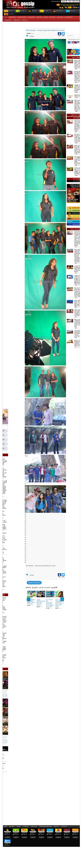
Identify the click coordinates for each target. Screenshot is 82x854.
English (64, 1)
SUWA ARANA (31, 17)
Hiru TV (10, 11)
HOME (5, 17)
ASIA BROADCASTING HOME (45, 826)
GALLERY (45, 17)
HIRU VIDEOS (60, 17)
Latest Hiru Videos (76, 115)
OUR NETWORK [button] (68, 17)
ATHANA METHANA (21, 17)
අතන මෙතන (76, 57)
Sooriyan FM (58, 11)
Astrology (52, 17)
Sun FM (46, 11)
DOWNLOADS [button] (7, 20)
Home (5, 826)
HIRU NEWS (39, 17)
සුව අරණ (76, 118)
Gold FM (33, 11)
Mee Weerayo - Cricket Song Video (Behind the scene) (45, 30)
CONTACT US (25, 20)
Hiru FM (22, 11)
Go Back (32, 36)
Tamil (69, 1)
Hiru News (76, 1)
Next (62, 599)
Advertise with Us (55, 1)
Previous (28, 599)
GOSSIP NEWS (12, 17)
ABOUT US (56, 826)
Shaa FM (72, 11)
